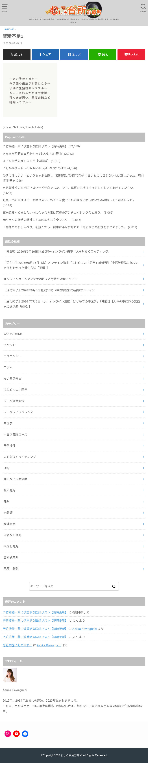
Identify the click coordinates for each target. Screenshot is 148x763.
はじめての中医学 (15, 389)
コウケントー (12, 356)
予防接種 (10, 445)
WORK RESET (14, 333)
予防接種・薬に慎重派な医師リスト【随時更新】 (35, 612)
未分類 (8, 512)
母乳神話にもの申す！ (17, 645)
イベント (10, 345)
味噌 (7, 501)
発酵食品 (10, 524)
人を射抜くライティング (20, 457)
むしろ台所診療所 (71, 755)
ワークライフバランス (18, 412)
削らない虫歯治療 (15, 479)
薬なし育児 (11, 546)
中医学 (8, 423)
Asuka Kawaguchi (84, 628)
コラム (8, 367)
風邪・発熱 (11, 568)
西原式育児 (11, 557)
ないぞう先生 (12, 378)
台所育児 (10, 490)
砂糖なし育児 (12, 535)
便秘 (7, 468)
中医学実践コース (15, 434)
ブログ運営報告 (14, 401)
